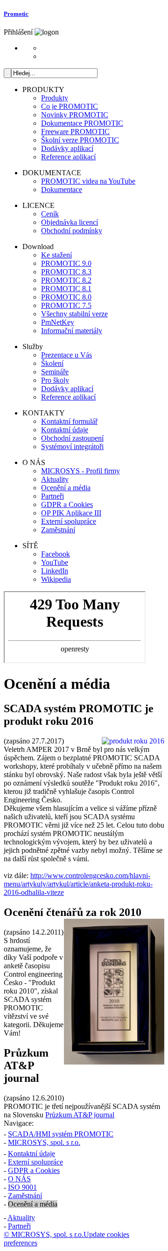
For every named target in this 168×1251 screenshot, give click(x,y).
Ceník (50, 214)
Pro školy (55, 380)
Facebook (55, 554)
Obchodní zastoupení (72, 438)
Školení (52, 363)
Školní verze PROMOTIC (80, 140)
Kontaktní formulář (69, 421)
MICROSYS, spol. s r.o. (44, 1142)
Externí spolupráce (68, 521)
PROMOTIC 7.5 (66, 305)
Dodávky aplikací (67, 148)
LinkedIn (54, 571)
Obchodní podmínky (71, 231)
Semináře (55, 372)
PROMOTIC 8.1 (66, 289)
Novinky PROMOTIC (74, 115)
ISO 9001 (22, 1187)
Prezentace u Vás (66, 355)
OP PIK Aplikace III (71, 513)
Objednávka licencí (69, 222)
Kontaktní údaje (64, 430)
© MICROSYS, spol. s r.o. (44, 1234)
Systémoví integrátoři (72, 446)
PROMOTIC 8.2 (66, 280)
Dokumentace (61, 189)
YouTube (54, 562)
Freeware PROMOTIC (75, 132)
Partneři (52, 496)
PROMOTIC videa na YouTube (88, 181)
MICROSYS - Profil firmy (80, 471)
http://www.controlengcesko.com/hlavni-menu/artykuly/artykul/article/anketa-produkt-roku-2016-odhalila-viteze (78, 884)
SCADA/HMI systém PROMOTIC (60, 1134)
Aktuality (55, 479)
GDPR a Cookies (67, 504)
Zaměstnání (58, 530)
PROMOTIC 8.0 (66, 297)
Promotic (16, 13)
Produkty (54, 98)
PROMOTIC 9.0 (66, 263)
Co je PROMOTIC (69, 106)
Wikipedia (56, 579)
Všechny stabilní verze (74, 314)
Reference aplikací (68, 157)
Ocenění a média (66, 488)
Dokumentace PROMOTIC (82, 123)
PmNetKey (57, 322)
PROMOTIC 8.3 (66, 272)
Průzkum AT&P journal (79, 1115)
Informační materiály (71, 331)
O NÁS (19, 1179)
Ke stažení (56, 255)
